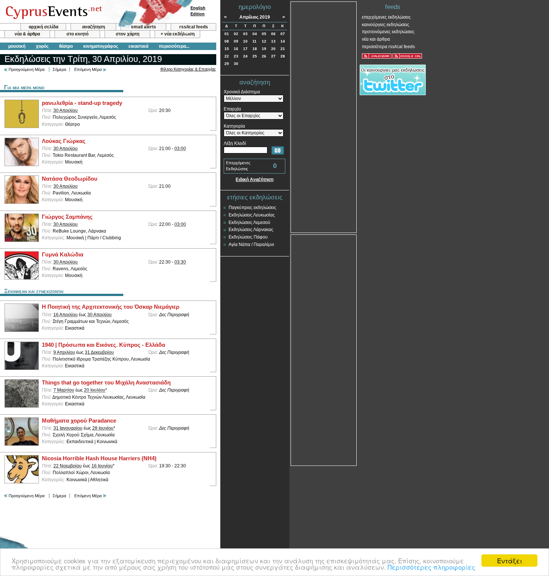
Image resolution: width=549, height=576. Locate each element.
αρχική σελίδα (43, 26)
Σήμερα (59, 69)
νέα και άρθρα (376, 39)
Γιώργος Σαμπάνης (67, 217)
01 (226, 34)
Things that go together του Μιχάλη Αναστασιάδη (106, 383)
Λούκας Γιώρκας (64, 141)
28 (282, 56)
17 (245, 49)
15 (226, 49)
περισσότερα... (174, 46)
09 (236, 41)
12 (264, 41)
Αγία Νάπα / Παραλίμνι (251, 244)
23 (236, 56)
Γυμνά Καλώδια (62, 255)
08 (226, 41)
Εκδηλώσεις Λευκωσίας (252, 215)
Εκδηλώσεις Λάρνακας (251, 229)
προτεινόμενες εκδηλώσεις (388, 31)
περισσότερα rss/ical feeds (388, 46)
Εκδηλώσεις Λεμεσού (249, 222)
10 (245, 41)
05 (264, 34)
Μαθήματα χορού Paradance (79, 421)
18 (254, 49)
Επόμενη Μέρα (88, 69)
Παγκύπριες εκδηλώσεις (252, 207)
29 (226, 64)
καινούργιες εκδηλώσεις (385, 24)
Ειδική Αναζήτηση (254, 179)
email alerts (143, 26)
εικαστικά (138, 46)
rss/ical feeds (193, 26)
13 (273, 41)
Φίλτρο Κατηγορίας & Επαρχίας (188, 69)
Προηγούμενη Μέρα (26, 69)
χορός (42, 46)
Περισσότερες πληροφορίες (431, 567)
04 (254, 34)
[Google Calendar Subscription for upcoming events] (407, 56)
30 (236, 64)
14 (282, 41)
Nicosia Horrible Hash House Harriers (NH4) (99, 458)
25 (254, 56)
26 (264, 56)
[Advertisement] (324, 116)
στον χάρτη (127, 34)
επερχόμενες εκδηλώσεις (386, 17)
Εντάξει (509, 560)
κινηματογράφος (100, 46)
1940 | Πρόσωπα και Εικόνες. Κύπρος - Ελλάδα (103, 345)
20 (273, 49)
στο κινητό (77, 34)
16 (236, 49)
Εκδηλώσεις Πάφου (248, 237)
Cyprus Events (52, 12)
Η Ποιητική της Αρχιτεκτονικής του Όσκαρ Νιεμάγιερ (110, 307)
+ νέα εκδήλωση (178, 34)
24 (245, 56)
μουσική (16, 46)
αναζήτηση (93, 26)
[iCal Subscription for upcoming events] (376, 56)
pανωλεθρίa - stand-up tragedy (82, 103)
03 (245, 34)
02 (236, 34)
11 (254, 41)
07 (282, 34)
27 (273, 56)
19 (264, 49)
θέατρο (66, 46)
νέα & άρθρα (27, 34)
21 (282, 49)
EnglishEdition (197, 11)
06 (273, 34)
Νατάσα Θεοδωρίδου (69, 179)
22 (226, 56)
